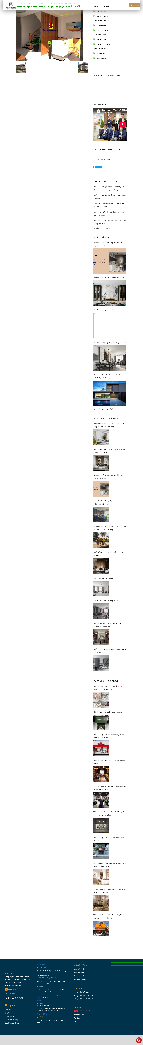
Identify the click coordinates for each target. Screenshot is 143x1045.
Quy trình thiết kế (11, 1002)
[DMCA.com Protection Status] (43, 1015)
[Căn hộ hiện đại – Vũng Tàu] (101, 575)
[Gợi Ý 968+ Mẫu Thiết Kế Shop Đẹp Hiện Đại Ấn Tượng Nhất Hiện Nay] (101, 863)
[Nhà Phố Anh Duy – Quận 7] (110, 312)
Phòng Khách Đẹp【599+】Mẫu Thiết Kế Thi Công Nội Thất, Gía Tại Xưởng (108, 411)
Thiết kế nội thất (80, 955)
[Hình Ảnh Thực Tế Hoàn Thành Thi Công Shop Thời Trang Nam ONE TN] (101, 786)
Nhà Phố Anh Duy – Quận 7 (103, 296)
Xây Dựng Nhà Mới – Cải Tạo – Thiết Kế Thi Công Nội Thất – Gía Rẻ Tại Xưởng (110, 514)
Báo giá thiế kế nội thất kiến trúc (85, 985)
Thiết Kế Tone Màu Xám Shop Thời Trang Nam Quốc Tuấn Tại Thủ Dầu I (109, 799)
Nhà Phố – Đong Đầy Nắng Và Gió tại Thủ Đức (109, 329)
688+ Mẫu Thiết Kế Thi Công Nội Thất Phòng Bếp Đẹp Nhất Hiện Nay (108, 230)
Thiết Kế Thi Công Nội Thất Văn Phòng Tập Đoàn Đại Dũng (110, 182)
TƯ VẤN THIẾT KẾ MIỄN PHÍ (102, 214)
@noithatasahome (104, 145)
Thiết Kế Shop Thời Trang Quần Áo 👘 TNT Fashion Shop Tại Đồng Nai (108, 673)
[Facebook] (76, 1008)
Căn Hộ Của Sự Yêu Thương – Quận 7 (106, 587)
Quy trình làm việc (11, 999)
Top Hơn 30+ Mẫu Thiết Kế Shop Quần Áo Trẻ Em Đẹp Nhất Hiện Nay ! (109, 199)
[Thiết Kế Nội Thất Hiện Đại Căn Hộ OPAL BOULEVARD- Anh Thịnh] (101, 623)
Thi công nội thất (80, 965)
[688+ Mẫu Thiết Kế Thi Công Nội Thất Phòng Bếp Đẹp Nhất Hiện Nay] (109, 247)
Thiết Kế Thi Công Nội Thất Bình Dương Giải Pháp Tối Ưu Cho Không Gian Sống (108, 174)
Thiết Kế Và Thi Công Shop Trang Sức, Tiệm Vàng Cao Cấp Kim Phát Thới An (110, 902)
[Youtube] (80, 1008)
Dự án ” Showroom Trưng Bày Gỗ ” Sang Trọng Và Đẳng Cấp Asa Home (109, 876)
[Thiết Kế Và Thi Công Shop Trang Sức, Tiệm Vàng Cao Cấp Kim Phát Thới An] (101, 915)
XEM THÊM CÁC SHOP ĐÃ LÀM (103, 395)
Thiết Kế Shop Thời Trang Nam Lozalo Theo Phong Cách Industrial (108, 825)
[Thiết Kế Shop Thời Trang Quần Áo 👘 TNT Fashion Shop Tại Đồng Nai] (101, 686)
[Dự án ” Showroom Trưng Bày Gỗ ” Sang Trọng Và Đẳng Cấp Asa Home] (101, 889)
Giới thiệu (8, 996)
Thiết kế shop (79, 958)
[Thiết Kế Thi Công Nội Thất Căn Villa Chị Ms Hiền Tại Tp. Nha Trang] (109, 379)
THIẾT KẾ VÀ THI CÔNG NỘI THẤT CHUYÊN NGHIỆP (108, 540)
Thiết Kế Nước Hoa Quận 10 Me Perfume (107, 698)
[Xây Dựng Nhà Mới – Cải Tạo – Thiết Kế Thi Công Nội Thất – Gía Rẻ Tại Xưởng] (101, 526)
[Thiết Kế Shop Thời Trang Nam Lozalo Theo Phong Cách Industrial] (101, 837)
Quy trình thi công (11, 1006)
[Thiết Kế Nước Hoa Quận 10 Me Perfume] (101, 708)
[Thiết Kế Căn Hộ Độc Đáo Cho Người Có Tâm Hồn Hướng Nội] (101, 649)
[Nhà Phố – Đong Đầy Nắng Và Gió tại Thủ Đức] (109, 344)
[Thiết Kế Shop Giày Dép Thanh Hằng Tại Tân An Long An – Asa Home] (101, 734)
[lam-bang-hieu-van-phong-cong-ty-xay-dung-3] (49, 60)
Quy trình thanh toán (12, 1009)
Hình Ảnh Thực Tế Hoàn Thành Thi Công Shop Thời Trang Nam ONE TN (109, 773)
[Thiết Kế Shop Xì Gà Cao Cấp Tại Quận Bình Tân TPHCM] (101, 760)
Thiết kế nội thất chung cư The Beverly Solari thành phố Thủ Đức (109, 437)
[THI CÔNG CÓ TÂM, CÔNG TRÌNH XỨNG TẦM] (109, 279)
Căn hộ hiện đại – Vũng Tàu (103, 564)
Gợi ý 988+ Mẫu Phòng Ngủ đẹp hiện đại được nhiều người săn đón (109, 488)
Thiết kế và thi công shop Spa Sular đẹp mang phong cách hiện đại (109, 208)
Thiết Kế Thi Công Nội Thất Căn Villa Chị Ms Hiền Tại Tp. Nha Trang (108, 362)
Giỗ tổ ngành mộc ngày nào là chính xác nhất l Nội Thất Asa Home (109, 191)
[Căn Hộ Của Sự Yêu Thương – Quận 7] (101, 597)
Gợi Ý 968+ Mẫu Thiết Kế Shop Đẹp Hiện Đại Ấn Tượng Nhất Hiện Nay (110, 851)
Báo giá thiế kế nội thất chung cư (86, 982)
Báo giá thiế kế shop (81, 978)
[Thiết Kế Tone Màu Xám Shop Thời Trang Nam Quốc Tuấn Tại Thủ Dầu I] (101, 811)
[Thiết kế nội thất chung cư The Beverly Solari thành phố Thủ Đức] (101, 449)
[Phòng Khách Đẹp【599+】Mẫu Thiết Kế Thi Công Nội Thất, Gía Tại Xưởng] (101, 423)
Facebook (77, 1004)
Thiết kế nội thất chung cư (83, 962)
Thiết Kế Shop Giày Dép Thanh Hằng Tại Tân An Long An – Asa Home (109, 722)
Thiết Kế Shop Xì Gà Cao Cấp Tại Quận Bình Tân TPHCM (109, 748)
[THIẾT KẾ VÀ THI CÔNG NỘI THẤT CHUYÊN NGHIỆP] (101, 552)
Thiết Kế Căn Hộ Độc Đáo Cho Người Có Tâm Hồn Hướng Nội (110, 636)
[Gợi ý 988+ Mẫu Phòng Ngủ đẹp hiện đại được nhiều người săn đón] (101, 500)
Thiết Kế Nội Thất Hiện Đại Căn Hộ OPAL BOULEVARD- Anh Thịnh (107, 611)
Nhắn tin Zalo (79, 1001)
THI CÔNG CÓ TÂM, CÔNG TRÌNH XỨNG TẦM (109, 264)
